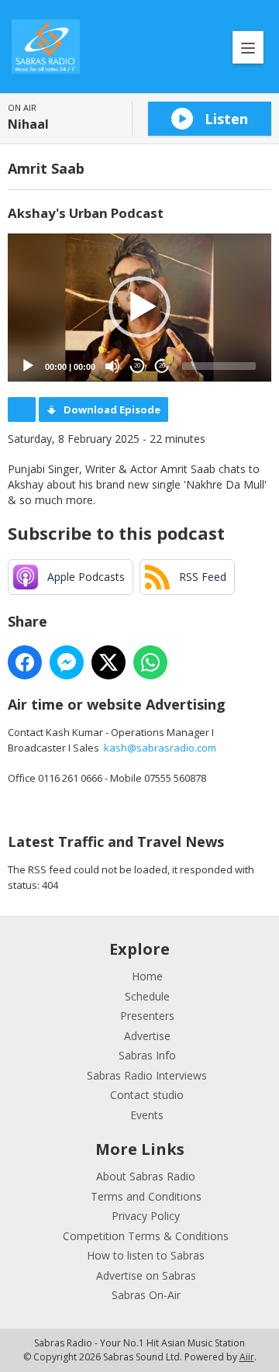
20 (137, 365)
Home (147, 976)
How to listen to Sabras (146, 1255)
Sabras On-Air (146, 1294)
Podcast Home (22, 409)
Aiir (246, 1356)
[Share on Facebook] (25, 662)
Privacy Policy (146, 1215)
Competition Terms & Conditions (146, 1236)
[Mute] (112, 366)
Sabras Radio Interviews (147, 1075)
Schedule (147, 996)
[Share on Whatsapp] (150, 662)
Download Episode (112, 409)
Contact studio (147, 1094)
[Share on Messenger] (67, 662)
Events (147, 1115)
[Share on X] (108, 662)
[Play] (28, 366)
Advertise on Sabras (146, 1275)
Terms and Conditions (146, 1196)
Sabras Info (147, 1055)
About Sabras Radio (145, 1176)
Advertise (147, 1035)
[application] (139, 307)
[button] (139, 307)
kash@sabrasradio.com (160, 748)
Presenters (147, 1015)
